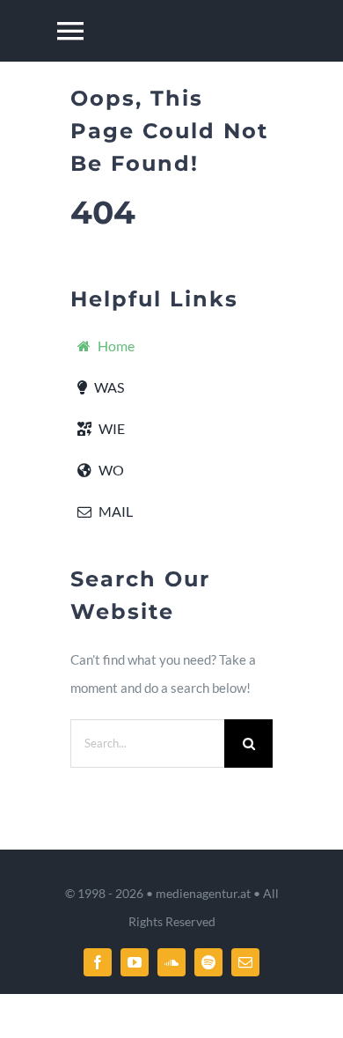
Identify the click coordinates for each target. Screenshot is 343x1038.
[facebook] (98, 962)
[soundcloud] (171, 962)
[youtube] (134, 962)
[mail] (245, 962)
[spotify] (208, 962)
